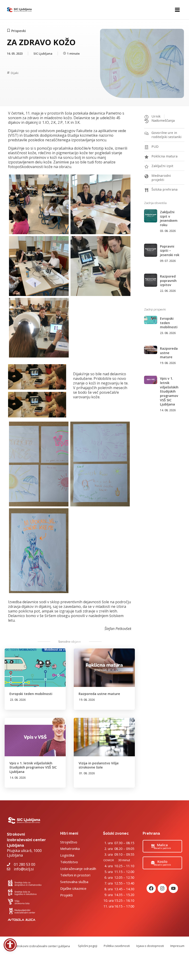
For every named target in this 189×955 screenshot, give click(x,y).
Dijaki (14, 73)
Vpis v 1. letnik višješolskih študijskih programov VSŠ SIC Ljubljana (33, 767)
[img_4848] (39, 204)
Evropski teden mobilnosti (30, 694)
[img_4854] (38, 550)
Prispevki (18, 31)
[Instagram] (162, 888)
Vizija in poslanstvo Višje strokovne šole (99, 765)
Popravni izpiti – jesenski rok (169, 250)
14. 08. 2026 (18, 778)
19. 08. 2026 (87, 700)
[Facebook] (151, 888)
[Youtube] (173, 888)
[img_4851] (39, 266)
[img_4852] (38, 464)
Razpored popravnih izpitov (168, 280)
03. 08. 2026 (168, 231)
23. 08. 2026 (18, 700)
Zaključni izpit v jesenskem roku (168, 218)
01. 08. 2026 (87, 773)
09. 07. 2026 (168, 261)
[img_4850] (100, 204)
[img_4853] (100, 464)
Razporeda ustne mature (99, 694)
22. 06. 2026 (168, 291)
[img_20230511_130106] (100, 266)
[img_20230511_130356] (39, 328)
